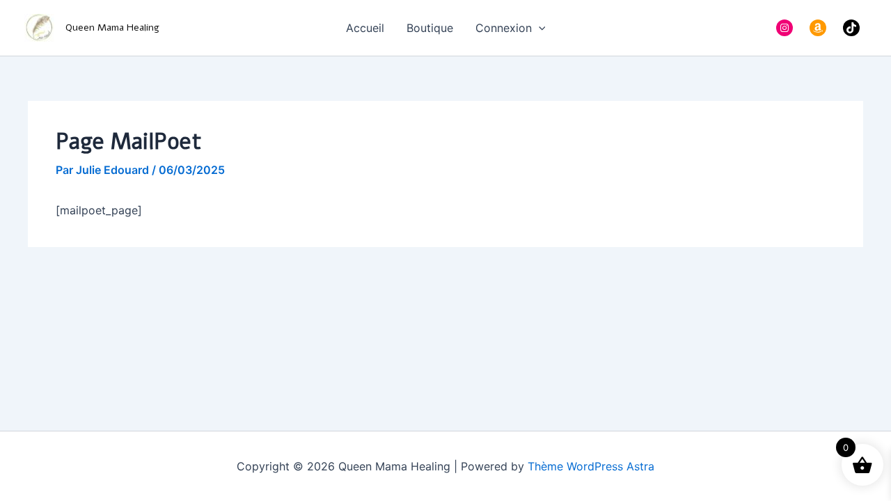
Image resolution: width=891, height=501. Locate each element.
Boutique (430, 28)
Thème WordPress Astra (591, 466)
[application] (539, 28)
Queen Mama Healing (112, 27)
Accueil (365, 28)
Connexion (503, 28)
